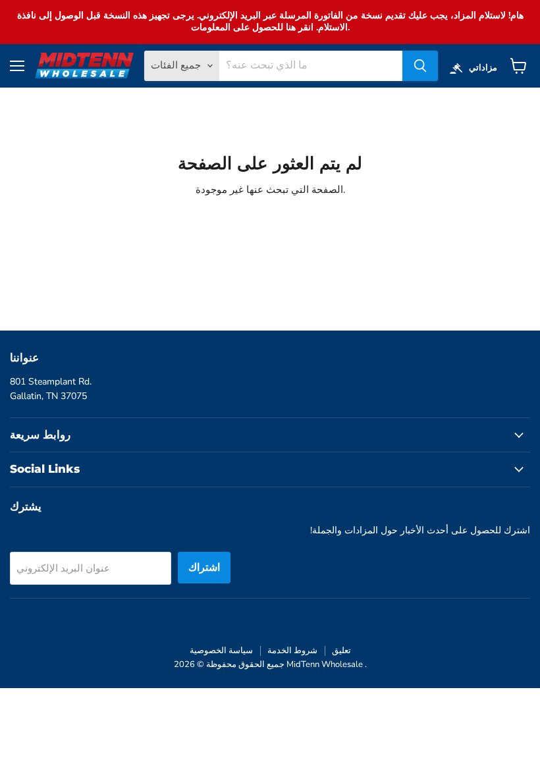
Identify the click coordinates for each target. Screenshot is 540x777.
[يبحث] (420, 66)
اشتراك (204, 567)
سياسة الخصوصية (221, 650)
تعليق (341, 650)
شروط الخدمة (292, 650)
